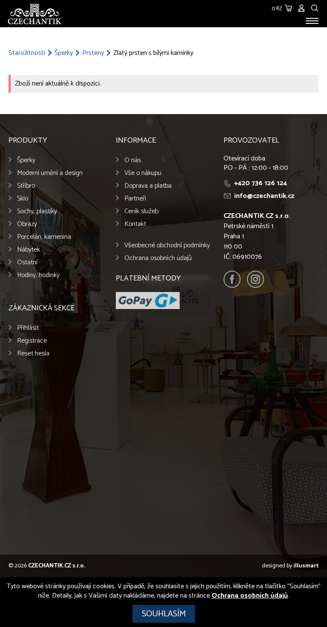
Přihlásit (28, 328)
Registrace (32, 340)
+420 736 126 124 (260, 183)
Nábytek (28, 249)
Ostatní (27, 262)
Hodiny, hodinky (38, 275)
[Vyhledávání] (314, 7)
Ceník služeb (141, 211)
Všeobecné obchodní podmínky (167, 245)
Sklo (22, 198)
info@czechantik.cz (264, 196)
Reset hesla (33, 353)
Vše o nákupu (142, 173)
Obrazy (27, 224)
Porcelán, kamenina (44, 237)
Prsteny (93, 53)
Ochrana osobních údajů (158, 258)
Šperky (63, 53)
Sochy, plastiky (37, 211)
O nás (132, 160)
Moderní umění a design (50, 173)
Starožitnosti (27, 53)
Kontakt (135, 224)
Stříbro (26, 186)
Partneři (135, 198)
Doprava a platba (148, 186)
